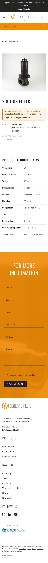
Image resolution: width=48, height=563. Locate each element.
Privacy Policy (31, 549)
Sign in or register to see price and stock (26, 127)
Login (20, 9)
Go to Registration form (20, 117)
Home (4, 41)
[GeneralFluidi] (23, 17)
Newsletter (7, 498)
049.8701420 (11, 422)
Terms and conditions (12, 488)
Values (5, 478)
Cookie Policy (22, 549)
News (5, 493)
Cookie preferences (16, 551)
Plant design (8, 446)
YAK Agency (10, 555)
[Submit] (44, 26)
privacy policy (30, 375)
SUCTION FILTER (15, 41)
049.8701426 (23, 422)
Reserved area (9, 456)
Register (26, 9)
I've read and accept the (21, 375)
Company (6, 473)
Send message (15, 384)
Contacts (6, 483)
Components (8, 451)
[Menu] (6, 17)
